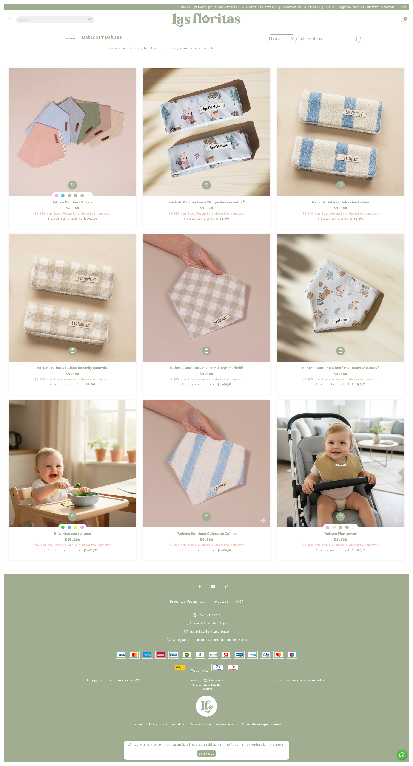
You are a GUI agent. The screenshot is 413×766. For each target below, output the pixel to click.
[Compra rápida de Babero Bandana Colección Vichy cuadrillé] (206, 351)
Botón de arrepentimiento (262, 724)
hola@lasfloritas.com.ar (210, 632)
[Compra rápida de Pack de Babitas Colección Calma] (340, 185)
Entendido (206, 753)
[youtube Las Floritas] (213, 586)
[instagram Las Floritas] (186, 586)
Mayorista (220, 601)
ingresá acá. (224, 724)
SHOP (239, 601)
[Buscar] (90, 20)
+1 (89, 196)
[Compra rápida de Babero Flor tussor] (340, 516)
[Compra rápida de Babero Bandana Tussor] (72, 185)
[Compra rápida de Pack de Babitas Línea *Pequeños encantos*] (206, 185)
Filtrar (275, 38)
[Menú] (10, 20)
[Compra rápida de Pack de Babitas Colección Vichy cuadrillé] (72, 351)
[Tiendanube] (207, 681)
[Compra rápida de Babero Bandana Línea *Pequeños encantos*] (340, 351)
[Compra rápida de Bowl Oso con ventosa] (72, 516)
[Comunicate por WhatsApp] (402, 755)
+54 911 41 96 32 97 (210, 623)
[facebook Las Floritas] (200, 586)
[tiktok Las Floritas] (226, 586)
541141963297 (210, 615)
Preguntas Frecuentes (187, 601)
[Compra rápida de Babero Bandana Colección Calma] (206, 516)
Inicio (70, 37)
